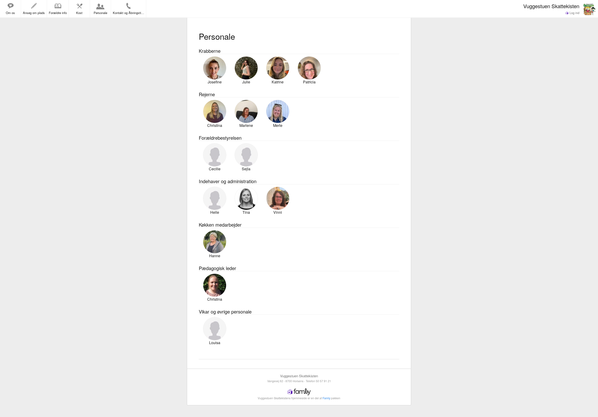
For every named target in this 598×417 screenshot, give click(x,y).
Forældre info (58, 13)
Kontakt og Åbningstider (129, 13)
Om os (10, 13)
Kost (79, 13)
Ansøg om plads (34, 13)
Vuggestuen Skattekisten (551, 5)
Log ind (574, 13)
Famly (326, 398)
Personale (100, 13)
